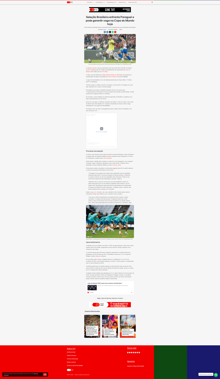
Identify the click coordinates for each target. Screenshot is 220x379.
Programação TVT (111, 2)
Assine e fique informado (135, 366)
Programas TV (99, 2)
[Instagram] (131, 352)
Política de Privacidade (75, 365)
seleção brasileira (92, 68)
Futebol (120, 298)
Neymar (98, 256)
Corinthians (108, 158)
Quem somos (71, 362)
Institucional (71, 352)
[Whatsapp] (129, 352)
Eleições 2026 (122, 2)
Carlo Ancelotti (112, 76)
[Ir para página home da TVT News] (110, 306)
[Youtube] (127, 352)
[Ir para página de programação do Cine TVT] (110, 12)
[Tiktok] (137, 352)
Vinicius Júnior (117, 165)
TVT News (105, 71)
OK (45, 374)
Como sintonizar (72, 359)
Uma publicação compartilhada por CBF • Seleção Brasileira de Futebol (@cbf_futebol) (104, 146)
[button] (152, 2)
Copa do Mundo (106, 298)
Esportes (114, 298)
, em (113, 74)
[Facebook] (135, 352)
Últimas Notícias (132, 2)
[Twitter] (133, 352)
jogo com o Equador (96, 192)
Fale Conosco (71, 355)
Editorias (89, 2)
